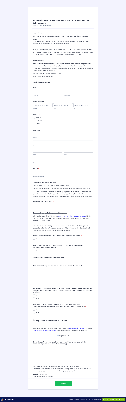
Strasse (35, 137)
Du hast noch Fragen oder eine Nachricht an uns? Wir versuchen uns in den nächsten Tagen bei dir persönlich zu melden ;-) (60, 343)
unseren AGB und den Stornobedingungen (72, 216)
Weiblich (38, 118)
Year (75, 108)
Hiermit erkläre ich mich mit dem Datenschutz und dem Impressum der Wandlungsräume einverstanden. (58, 246)
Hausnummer (36, 146)
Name (35, 87)
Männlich (39, 120)
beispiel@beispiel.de (38, 176)
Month (35, 108)
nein (37, 298)
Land (65, 154)
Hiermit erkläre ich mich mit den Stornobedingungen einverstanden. (57, 236)
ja (36, 239)
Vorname (35, 95)
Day (54, 108)
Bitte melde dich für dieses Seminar (44, 330)
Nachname (67, 95)
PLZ (34, 162)
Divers (38, 123)
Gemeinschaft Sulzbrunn (77, 328)
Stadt (34, 154)
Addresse (37, 130)
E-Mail (36, 168)
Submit (63, 384)
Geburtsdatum (38, 101)
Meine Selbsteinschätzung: (43, 201)
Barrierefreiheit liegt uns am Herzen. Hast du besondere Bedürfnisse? (57, 266)
